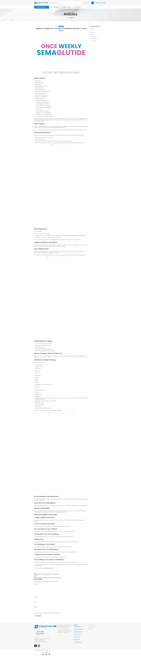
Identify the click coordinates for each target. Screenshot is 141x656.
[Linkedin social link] (45, 571)
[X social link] (39, 571)
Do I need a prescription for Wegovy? (42, 103)
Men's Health (92, 32)
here (67, 632)
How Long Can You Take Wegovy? (41, 96)
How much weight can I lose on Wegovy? (43, 105)
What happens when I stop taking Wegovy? (43, 112)
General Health (92, 28)
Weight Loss (72, 17)
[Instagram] (38, 645)
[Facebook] (35, 645)
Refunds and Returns (92, 627)
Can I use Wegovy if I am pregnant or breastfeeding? (45, 116)
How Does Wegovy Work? (39, 82)
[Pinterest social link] (42, 571)
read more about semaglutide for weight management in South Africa (64, 564)
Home (68, 17)
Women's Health (93, 40)
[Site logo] (41, 2)
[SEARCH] (92, 3)
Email (35, 601)
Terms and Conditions (92, 625)
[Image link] (40, 632)
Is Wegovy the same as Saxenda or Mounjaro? (44, 114)
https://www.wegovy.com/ (49, 568)
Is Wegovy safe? (39, 109)
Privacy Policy (90, 629)
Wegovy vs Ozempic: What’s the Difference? (43, 91)
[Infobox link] (101, 3)
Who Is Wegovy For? (38, 84)
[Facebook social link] (35, 571)
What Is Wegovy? (38, 80)
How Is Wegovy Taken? (39, 87)
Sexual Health (92, 34)
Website (35, 606)
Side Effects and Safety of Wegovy (41, 93)
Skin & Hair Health (93, 36)
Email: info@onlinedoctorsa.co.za (42, 641)
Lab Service (92, 30)
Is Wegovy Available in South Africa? (41, 86)
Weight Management (93, 38)
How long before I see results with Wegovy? (43, 107)
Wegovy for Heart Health (39, 98)
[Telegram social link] (48, 571)
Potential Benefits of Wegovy (40, 89)
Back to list (36, 575)
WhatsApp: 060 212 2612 (40, 639)
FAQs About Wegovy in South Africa (41, 100)
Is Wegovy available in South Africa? (42, 102)
